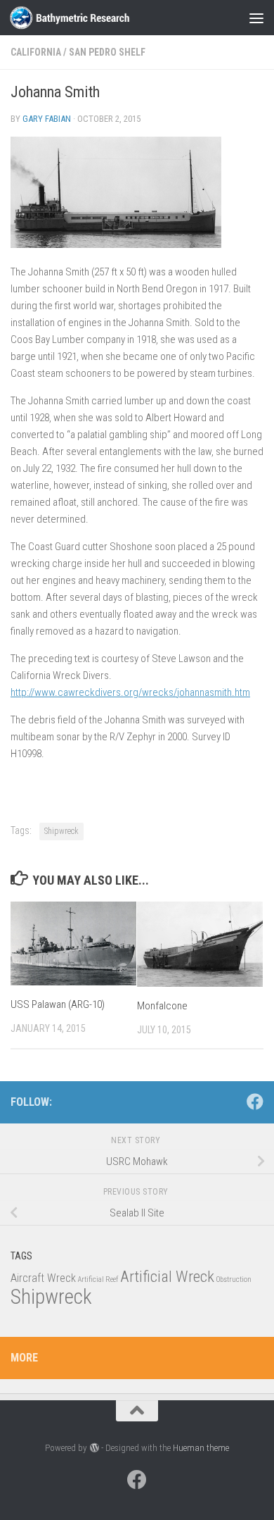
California (36, 52)
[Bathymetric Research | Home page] (89, 18)
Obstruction (234, 1279)
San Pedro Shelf (107, 52)
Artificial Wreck (167, 1276)
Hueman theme (201, 1448)
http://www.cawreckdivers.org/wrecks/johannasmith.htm (130, 692)
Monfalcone (162, 1005)
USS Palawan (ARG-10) (58, 1004)
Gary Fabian (46, 118)
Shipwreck (61, 831)
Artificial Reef (98, 1279)
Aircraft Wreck (43, 1278)
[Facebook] (255, 1101)
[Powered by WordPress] (93, 1447)
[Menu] (256, 17)
